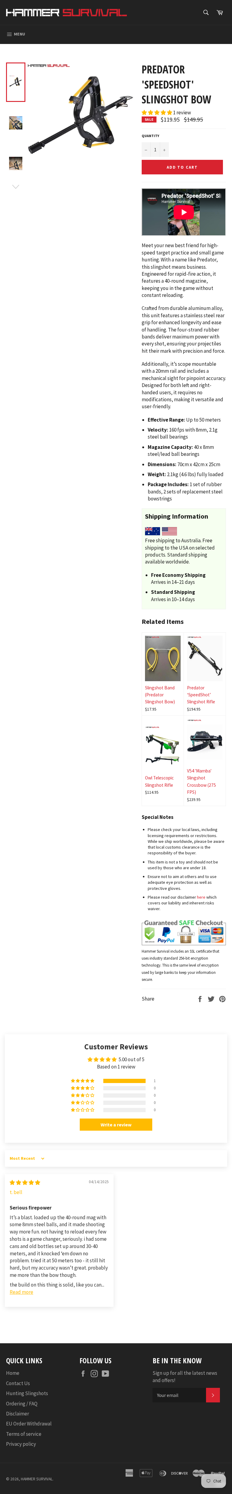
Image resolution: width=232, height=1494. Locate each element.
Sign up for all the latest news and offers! (185, 1376)
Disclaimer (17, 1413)
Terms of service (23, 1434)
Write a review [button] (116, 1125)
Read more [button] (21, 1292)
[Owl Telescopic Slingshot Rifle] (163, 748)
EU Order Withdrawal (29, 1423)
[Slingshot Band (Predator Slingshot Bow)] (163, 658)
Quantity (150, 135)
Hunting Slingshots (27, 1393)
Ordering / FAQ (21, 1403)
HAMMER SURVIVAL (37, 1479)
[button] (157, 112)
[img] (25, 1182)
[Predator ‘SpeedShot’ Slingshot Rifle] (205, 658)
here (201, 897)
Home (12, 1373)
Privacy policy (21, 1444)
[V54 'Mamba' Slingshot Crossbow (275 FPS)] (205, 741)
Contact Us (18, 1383)
